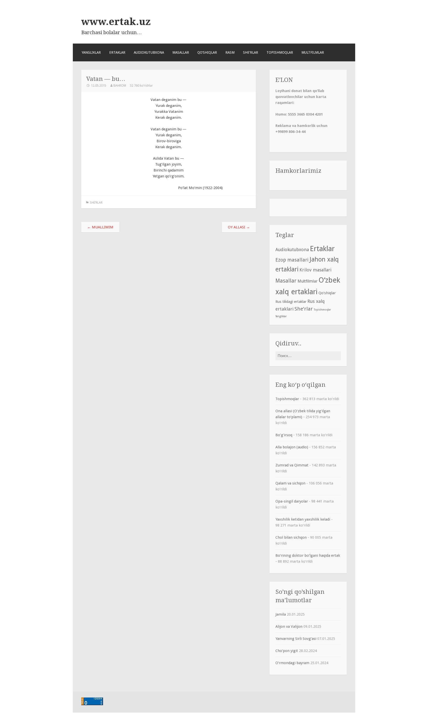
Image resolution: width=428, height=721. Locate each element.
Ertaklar (117, 52)
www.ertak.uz (116, 21)
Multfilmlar (312, 52)
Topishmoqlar (280, 52)
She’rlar (250, 52)
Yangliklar (91, 52)
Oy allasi (239, 227)
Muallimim (100, 227)
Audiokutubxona (149, 52)
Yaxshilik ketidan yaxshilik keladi (302, 519)
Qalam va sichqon (290, 483)
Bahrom (119, 85)
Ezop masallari (292, 260)
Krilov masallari (315, 269)
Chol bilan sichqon (291, 537)
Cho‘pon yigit (286, 651)
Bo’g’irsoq (283, 435)
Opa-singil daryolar (291, 501)
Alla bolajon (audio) (291, 447)
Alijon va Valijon (288, 626)
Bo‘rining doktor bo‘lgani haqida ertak (307, 555)
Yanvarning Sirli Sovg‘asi (295, 638)
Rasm (230, 52)
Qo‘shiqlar (207, 52)
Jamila (280, 614)
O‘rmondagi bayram (292, 663)
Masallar (180, 52)
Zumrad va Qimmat (291, 465)
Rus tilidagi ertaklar (290, 301)
